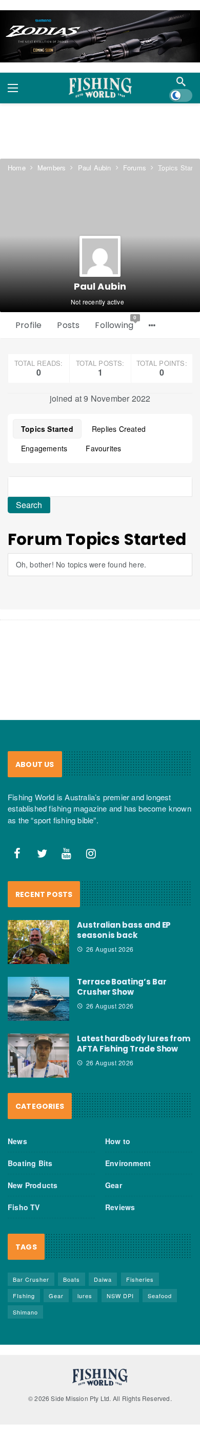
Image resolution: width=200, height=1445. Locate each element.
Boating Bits (30, 1163)
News (17, 1141)
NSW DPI (120, 1295)
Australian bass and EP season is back (124, 929)
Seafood (160, 1295)
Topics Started (47, 429)
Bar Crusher (31, 1279)
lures (84, 1295)
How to (117, 1141)
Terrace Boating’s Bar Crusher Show (121, 986)
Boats (71, 1279)
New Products (32, 1185)
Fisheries (140, 1279)
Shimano (25, 1312)
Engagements (44, 448)
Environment (128, 1163)
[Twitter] (42, 853)
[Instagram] (91, 853)
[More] (152, 325)
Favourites (103, 448)
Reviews (120, 1207)
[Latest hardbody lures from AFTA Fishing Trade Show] (38, 1056)
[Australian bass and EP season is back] (38, 942)
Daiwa (103, 1279)
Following (116, 323)
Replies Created (119, 429)
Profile (28, 325)
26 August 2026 (110, 949)
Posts (68, 325)
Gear (113, 1185)
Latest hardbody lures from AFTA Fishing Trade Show (133, 1043)
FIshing (24, 1295)
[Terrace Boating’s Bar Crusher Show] (38, 999)
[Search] (181, 81)
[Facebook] (17, 853)
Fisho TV (24, 1207)
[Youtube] (66, 853)
